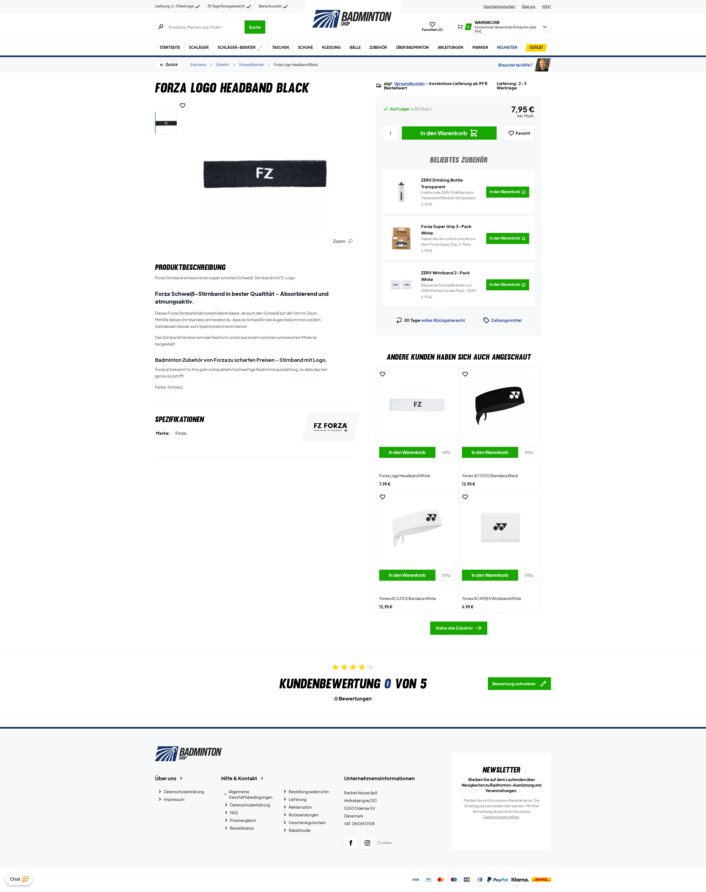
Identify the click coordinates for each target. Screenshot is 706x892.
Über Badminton (412, 47)
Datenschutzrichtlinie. (501, 817)
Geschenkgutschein (499, 6)
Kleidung (331, 47)
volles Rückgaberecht (443, 320)
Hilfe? (546, 6)
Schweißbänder (251, 65)
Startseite (170, 47)
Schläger (199, 47)
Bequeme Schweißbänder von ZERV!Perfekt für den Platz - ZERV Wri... (448, 288)
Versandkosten (409, 83)
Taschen (280, 47)
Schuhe (305, 47)
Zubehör (378, 47)
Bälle (355, 47)
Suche (255, 27)
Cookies (384, 842)
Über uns (528, 6)
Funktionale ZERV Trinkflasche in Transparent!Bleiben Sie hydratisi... (450, 195)
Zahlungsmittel (506, 320)
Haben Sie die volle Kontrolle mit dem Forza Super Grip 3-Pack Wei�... (448, 242)
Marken (480, 47)
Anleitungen (450, 47)
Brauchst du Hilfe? (515, 64)
